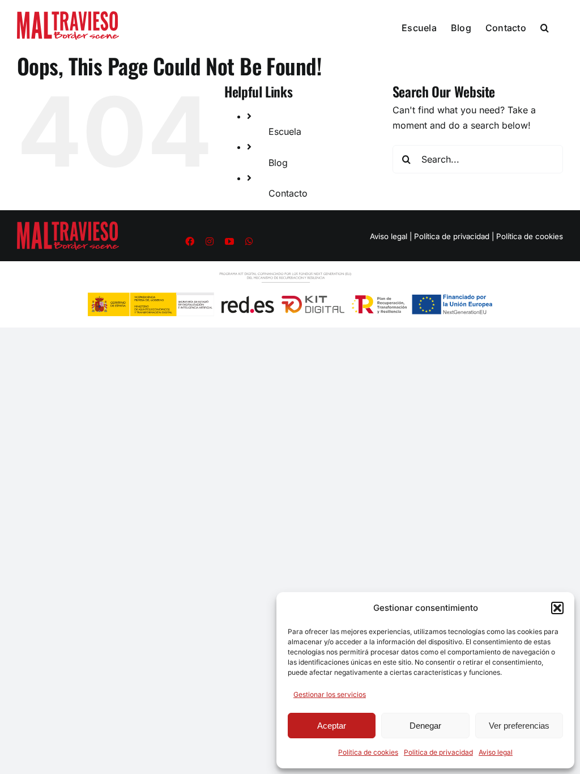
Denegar (425, 725)
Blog (278, 162)
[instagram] (210, 241)
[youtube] (229, 241)
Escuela (284, 131)
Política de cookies (368, 752)
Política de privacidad (451, 236)
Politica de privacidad (438, 752)
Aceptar (331, 725)
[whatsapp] (249, 241)
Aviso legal (496, 752)
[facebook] (189, 241)
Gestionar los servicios (329, 694)
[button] (557, 608)
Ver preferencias (519, 725)
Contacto (288, 193)
